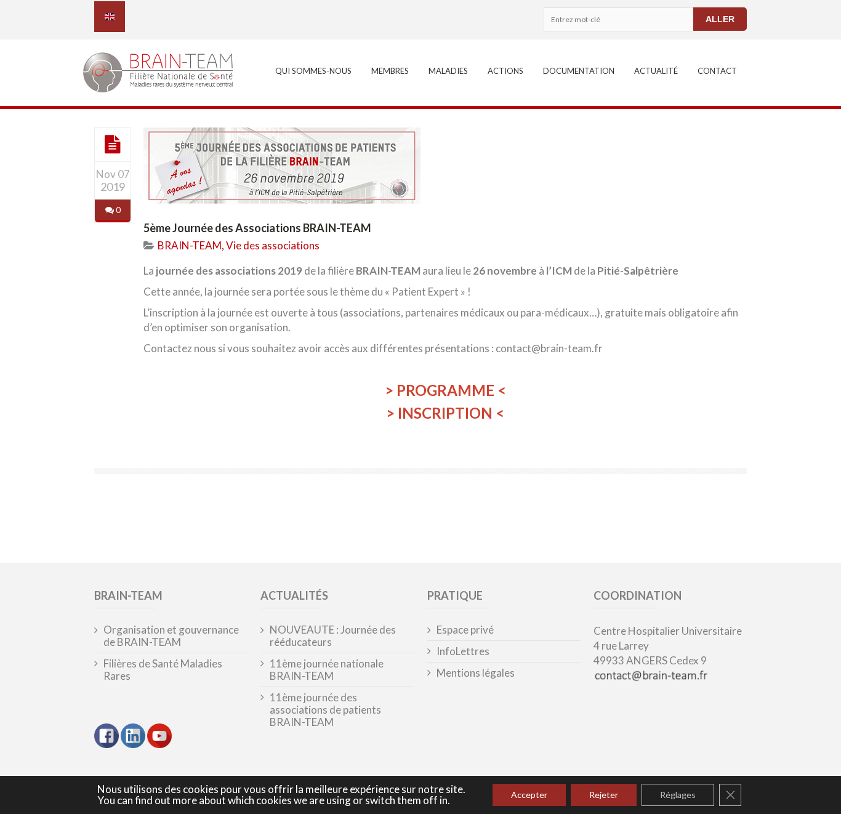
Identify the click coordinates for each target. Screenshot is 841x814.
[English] (109, 16)
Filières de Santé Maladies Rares (162, 670)
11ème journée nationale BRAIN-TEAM (327, 670)
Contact (717, 71)
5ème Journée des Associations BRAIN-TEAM (257, 228)
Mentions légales (476, 673)
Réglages (678, 794)
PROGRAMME (445, 390)
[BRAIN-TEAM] (166, 74)
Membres (390, 71)
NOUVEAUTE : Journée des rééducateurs (333, 636)
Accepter (529, 794)
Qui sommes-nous (313, 71)
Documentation (578, 71)
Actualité (656, 71)
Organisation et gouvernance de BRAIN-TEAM (171, 636)
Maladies (448, 71)
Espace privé (465, 630)
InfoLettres (463, 651)
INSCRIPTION (445, 413)
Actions (505, 71)
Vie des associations (273, 245)
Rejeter (603, 794)
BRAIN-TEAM (190, 245)
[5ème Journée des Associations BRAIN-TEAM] (113, 144)
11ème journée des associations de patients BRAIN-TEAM (325, 709)
